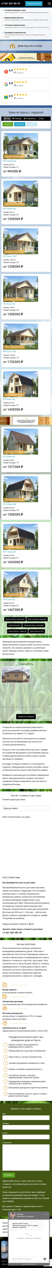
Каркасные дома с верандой (34, 625)
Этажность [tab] (31, 118)
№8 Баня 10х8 (9, 351)
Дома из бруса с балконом (15, 619)
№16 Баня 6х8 (9, 504)
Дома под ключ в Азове (30, 45)
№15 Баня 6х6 (9, 209)
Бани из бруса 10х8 (36, 631)
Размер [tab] (17, 118)
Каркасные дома (14, 625)
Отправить (8, 1175)
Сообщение (6, 1143)
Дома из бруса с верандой (37, 619)
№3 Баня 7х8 (9, 304)
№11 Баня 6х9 (9, 552)
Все (42, 118)
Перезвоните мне (34, 4)
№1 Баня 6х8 (9, 456)
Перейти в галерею (25, 717)
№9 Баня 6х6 (9, 399)
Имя (4, 1114)
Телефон (5, 1123)
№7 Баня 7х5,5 (9, 256)
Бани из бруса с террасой (17, 631)
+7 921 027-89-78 (10, 3)
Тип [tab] (8, 118)
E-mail (4, 1133)
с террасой (8, 124)
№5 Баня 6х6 (9, 599)
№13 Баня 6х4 (9, 161)
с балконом (20, 124)
